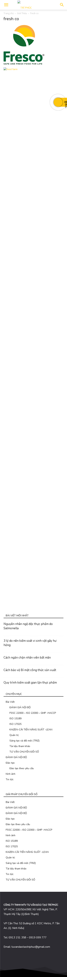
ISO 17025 (15, 724)
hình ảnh (10, 774)
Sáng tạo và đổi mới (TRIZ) (24, 740)
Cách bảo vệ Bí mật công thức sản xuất (30, 670)
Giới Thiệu (22, 13)
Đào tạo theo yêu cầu (21, 768)
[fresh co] (24, 63)
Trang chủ (9, 13)
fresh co (11, 19)
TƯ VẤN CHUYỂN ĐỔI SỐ (24, 751)
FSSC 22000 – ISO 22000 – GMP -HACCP (32, 713)
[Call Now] (58, 102)
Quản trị (14, 735)
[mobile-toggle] (6, 5)
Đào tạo (10, 763)
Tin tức (10, 779)
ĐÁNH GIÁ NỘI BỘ (20, 707)
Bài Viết (10, 702)
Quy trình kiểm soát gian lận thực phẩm (30, 683)
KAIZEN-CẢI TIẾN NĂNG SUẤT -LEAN (30, 729)
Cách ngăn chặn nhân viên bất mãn (27, 658)
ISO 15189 (15, 718)
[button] (62, 5)
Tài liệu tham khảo (19, 746)
